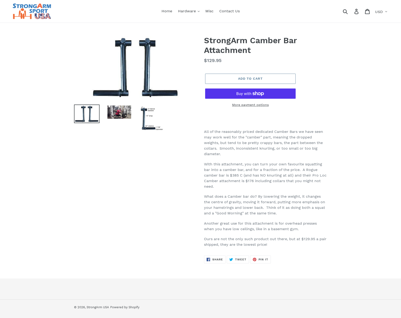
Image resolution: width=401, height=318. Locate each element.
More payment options (250, 105)
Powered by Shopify (124, 307)
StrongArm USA (98, 307)
